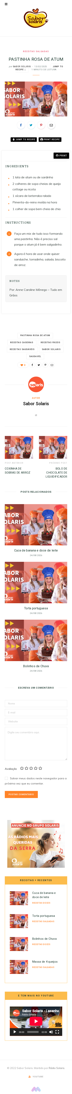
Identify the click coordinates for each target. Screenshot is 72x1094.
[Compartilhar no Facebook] (21, 125)
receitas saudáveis (22, 349)
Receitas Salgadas (36, 51)
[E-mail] (51, 125)
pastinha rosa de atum (35, 335)
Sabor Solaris (22, 66)
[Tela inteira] (57, 1032)
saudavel (35, 356)
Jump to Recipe (25, 139)
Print (63, 155)
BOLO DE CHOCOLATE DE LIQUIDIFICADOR (56, 472)
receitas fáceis (50, 342)
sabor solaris (51, 349)
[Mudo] (51, 1032)
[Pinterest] (41, 125)
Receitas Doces (41, 903)
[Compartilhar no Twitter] (31, 125)
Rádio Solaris (57, 1068)
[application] (36, 1021)
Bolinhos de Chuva (36, 666)
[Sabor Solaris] (36, 18)
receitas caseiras (21, 342)
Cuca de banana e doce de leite (36, 550)
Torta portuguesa (36, 608)
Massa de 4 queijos (45, 961)
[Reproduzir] (15, 1032)
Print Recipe (51, 139)
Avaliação (11, 769)
